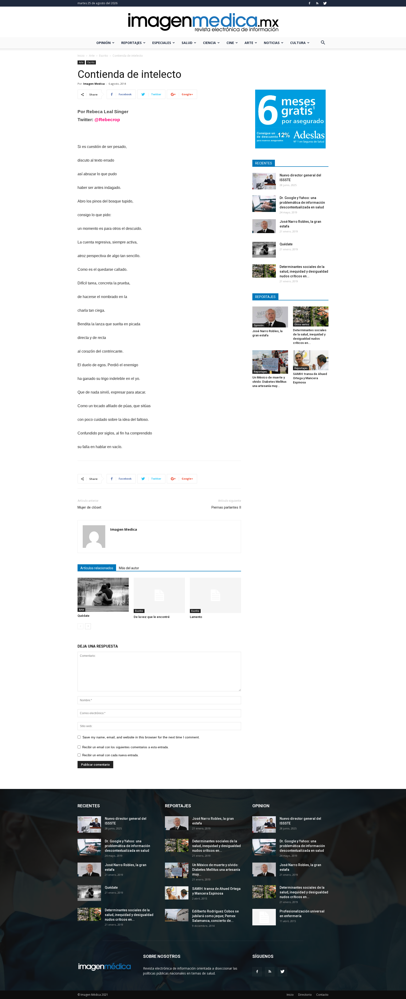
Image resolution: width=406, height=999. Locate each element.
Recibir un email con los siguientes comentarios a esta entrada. (125, 747)
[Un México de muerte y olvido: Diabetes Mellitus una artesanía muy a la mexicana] (270, 362)
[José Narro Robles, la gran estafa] (264, 226)
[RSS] (317, 3)
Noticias (272, 42)
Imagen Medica (94, 83)
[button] (322, 43)
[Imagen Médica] (203, 22)
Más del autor (129, 568)
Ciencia (209, 42)
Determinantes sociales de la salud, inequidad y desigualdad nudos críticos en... (304, 271)
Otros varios (301, 324)
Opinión (103, 42)
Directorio (305, 995)
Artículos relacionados (96, 568)
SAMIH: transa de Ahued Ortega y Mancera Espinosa (310, 378)
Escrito (103, 56)
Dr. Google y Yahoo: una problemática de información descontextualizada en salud (302, 202)
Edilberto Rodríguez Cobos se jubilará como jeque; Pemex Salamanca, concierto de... (215, 916)
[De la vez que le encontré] (159, 595)
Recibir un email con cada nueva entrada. (110, 755)
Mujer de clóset (89, 507)
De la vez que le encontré (152, 617)
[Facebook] (309, 3)
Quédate (84, 615)
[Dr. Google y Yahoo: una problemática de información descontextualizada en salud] (264, 203)
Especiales (161, 42)
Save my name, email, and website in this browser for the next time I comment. (141, 737)
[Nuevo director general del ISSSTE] (264, 181)
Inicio (81, 56)
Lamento (196, 617)
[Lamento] (215, 595)
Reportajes (131, 42)
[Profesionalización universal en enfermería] (264, 917)
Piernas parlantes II (226, 507)
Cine (230, 42)
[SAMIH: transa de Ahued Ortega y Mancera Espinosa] (311, 360)
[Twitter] (324, 3)
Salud (187, 42)
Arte (249, 42)
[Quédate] (103, 595)
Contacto (322, 995)
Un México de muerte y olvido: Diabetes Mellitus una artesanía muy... (269, 382)
